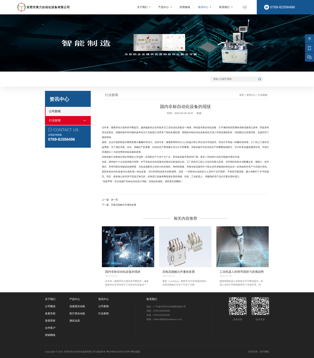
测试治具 (75, 320)
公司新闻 (55, 111)
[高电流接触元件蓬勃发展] (185, 246)
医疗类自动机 (77, 313)
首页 (241, 95)
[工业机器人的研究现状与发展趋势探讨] (242, 246)
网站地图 (135, 351)
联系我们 (224, 7)
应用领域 (185, 7)
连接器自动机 (77, 306)
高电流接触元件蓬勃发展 (123, 204)
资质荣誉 (50, 320)
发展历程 (50, 313)
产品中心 (163, 7)
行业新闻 (55, 120)
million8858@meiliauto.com (167, 319)
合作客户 (50, 327)
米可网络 (264, 351)
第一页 (114, 199)
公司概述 (50, 306)
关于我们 (142, 7)
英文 (245, 7)
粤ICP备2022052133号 (118, 351)
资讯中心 (203, 7)
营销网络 (50, 335)
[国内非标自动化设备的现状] (128, 246)
